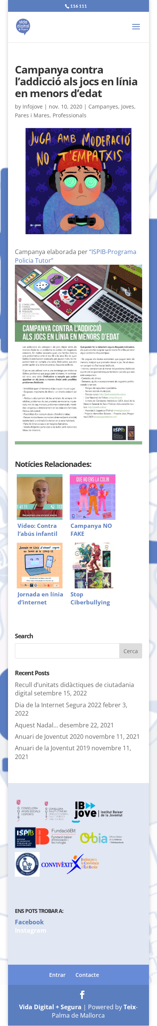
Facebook (29, 922)
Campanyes (103, 106)
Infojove (32, 106)
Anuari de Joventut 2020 (49, 736)
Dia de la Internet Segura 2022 (58, 705)
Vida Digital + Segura (50, 1007)
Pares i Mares (32, 115)
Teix (129, 1007)
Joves (127, 106)
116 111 (78, 6)
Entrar (57, 974)
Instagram (30, 930)
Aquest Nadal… (36, 725)
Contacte (87, 974)
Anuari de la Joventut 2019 (52, 748)
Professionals (70, 115)
